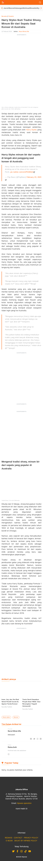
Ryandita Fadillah (7, 707)
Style (39, 8)
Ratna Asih (12, 747)
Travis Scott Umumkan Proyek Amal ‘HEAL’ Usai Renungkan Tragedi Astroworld (31, 703)
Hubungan (18, 8)
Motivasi (26, 8)
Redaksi (8, 838)
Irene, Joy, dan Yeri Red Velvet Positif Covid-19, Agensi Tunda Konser (10, 702)
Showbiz (33, 8)
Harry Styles (31, 130)
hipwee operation (24, 803)
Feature (5, 8)
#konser (16, 717)
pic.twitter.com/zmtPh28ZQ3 (21, 172)
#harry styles (6, 717)
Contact (18, 838)
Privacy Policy (31, 838)
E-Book (9, 841)
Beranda (4, 16)
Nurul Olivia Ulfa (24, 31)
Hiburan (11, 8)
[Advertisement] (21, 58)
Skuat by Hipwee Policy (25, 841)
